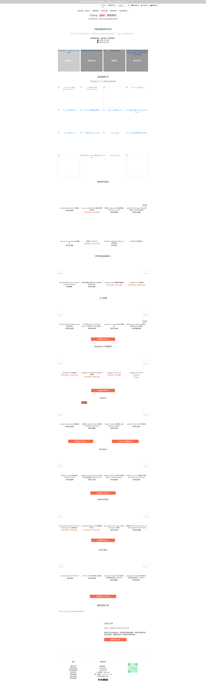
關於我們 (73, 666)
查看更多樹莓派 (103, 390)
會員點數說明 (73, 670)
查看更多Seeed (103, 540)
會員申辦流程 (73, 668)
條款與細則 (73, 674)
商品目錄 (81, 11)
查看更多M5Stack (103, 493)
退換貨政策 (73, 676)
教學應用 (95, 11)
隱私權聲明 (73, 678)
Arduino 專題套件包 (125, 441)
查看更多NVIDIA (103, 339)
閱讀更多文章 (115, 639)
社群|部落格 (123, 11)
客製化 (87, 11)
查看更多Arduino (81, 441)
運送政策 (73, 672)
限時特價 (113, 11)
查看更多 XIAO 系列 (103, 596)
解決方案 (104, 11)
